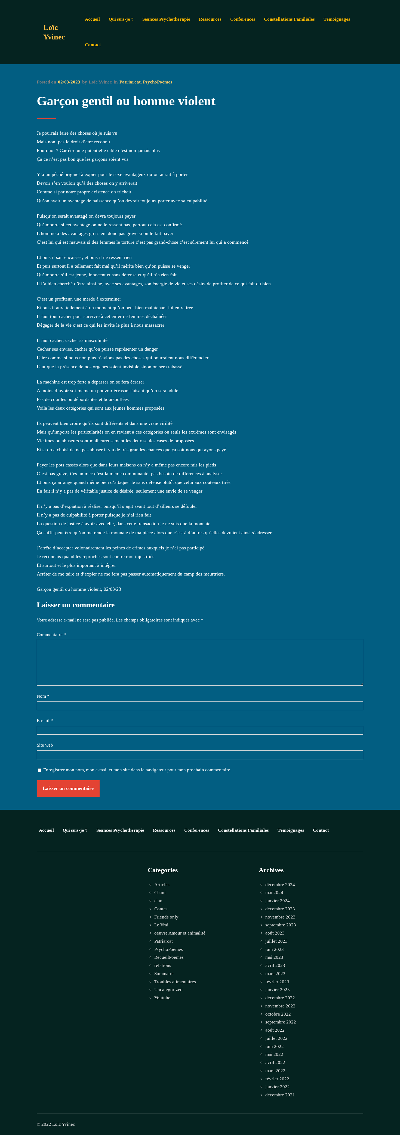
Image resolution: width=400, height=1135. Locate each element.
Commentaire (51, 634)
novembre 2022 (280, 1006)
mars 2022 (275, 1070)
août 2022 (275, 1030)
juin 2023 (274, 949)
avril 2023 (275, 965)
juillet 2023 (276, 941)
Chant (160, 892)
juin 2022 (274, 1046)
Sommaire (164, 973)
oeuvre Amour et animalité (179, 933)
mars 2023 (275, 973)
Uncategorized (168, 989)
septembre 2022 (280, 1022)
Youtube (162, 997)
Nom (43, 696)
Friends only (166, 917)
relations (162, 965)
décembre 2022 (280, 997)
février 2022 (277, 1078)
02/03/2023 (69, 82)
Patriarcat (130, 82)
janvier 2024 (277, 900)
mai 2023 (274, 957)
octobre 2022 (278, 1014)
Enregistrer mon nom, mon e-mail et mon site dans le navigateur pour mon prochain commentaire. (137, 769)
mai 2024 (274, 892)
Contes (161, 908)
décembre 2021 (280, 1094)
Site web (45, 745)
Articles (162, 884)
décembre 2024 (280, 884)
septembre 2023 (280, 924)
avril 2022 (275, 1062)
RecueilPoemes (169, 957)
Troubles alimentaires (175, 981)
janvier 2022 (277, 1086)
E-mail (45, 720)
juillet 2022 (276, 1038)
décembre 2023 (280, 908)
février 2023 (277, 981)
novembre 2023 (280, 917)
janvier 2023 (277, 989)
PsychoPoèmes (157, 82)
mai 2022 (274, 1054)
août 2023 (275, 933)
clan (158, 900)
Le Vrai (161, 924)
